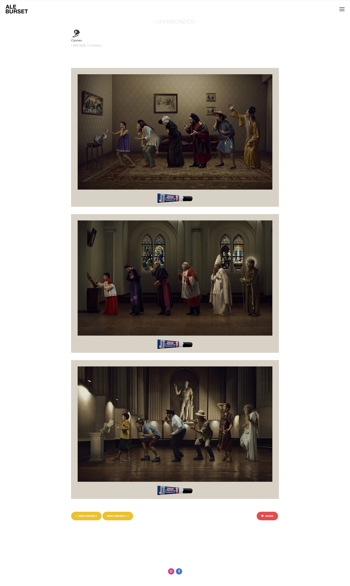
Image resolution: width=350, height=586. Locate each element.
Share (269, 515)
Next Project (116, 515)
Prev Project (87, 515)
